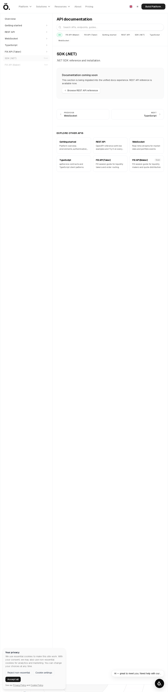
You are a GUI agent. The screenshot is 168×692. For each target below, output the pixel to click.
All (59, 35)
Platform (23, 6)
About (77, 6)
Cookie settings (43, 672)
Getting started (109, 35)
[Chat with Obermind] (159, 683)
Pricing (89, 6)
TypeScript (155, 35)
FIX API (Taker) (90, 35)
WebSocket (63, 40)
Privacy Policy (19, 685)
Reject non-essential (19, 672)
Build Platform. (153, 6)
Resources (61, 6)
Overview (10, 18)
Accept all (13, 679)
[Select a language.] (131, 6)
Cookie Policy (37, 685)
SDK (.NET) (140, 35)
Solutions (41, 6)
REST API (125, 35)
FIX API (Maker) (72, 35)
